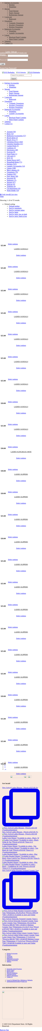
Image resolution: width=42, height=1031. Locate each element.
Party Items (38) (12, 176)
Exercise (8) (11, 152)
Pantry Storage (14, 13)
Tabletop (7, 41)
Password (3, 60)
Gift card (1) (11, 156)
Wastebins (12, 7)
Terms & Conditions (12, 973)
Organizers (8, 21)
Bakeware (12, 19)
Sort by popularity (15, 208)
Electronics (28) (12, 150)
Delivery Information (12, 975)
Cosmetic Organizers (16, 23)
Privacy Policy (10, 970)
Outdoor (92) (11, 174)
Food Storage (13, 11)
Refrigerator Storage (16, 15)
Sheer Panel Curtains (16, 39)
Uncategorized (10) (13, 188)
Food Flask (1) (12, 154)
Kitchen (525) (12, 164)
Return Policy (10, 971)
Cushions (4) (11, 148)
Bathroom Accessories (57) (16, 136)
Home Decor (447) (13, 160)
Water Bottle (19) (13, 190)
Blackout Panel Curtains (17, 37)
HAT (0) (10, 158)
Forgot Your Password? (8, 68)
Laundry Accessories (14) (16, 166)
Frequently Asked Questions (14, 969)
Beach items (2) (12, 138)
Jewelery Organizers (16, 25)
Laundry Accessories (16, 33)
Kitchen (12, 5)
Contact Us (8, 43)
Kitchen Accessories (11, 3)
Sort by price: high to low (18, 216)
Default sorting (14, 206)
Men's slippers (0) (13, 170)
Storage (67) (11, 182)
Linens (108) (11, 168)
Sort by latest (13, 212)
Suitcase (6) (11, 184)
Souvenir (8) (11, 178)
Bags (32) (10, 134)
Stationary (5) (11, 180)
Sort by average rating (17, 210)
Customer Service (11, 974)
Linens (6, 35)
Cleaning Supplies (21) (15, 144)
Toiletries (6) (11, 186)
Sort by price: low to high (18, 214)
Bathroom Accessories (12, 29)
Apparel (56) (11, 132)
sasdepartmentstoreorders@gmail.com (13, 53)
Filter (2, 196)
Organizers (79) (12, 172)
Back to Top (4, 1030)
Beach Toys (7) (12, 140)
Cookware (8, 17)
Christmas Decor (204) (15, 142)
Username (3, 56)
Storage (7, 9)
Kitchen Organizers (16, 27)
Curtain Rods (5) (13, 146)
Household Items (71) (14, 162)
